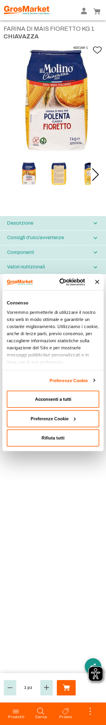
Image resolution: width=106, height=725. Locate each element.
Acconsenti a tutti (53, 399)
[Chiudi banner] (97, 282)
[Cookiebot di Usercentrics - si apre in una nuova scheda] (62, 282)
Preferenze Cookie (68, 380)
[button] (96, 174)
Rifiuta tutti (53, 437)
